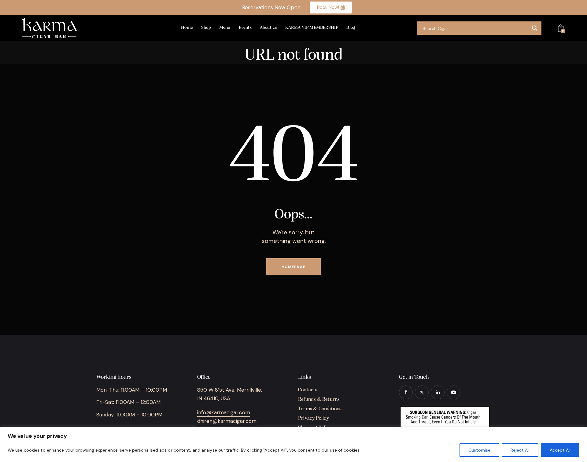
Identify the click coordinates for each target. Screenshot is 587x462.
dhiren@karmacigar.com (227, 421)
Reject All (520, 450)
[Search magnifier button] (534, 28)
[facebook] (406, 392)
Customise (479, 450)
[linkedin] (438, 392)
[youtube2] (453, 392)
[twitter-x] (422, 392)
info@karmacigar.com (223, 412)
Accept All (560, 450)
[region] (293, 444)
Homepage (293, 266)
